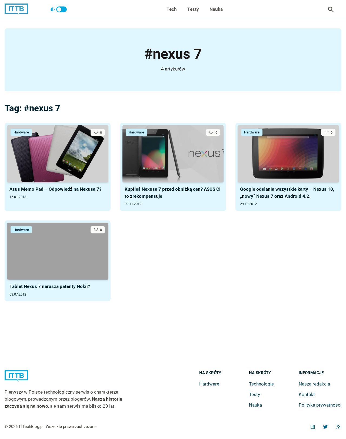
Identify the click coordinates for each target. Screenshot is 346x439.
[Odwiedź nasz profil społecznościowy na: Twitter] (325, 427)
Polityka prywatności (320, 405)
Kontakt (307, 394)
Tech (172, 9)
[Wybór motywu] (58, 9)
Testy (193, 9)
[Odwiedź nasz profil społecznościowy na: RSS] (338, 427)
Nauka (216, 9)
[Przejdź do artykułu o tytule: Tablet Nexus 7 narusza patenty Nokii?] (57, 251)
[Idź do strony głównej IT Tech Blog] (70, 379)
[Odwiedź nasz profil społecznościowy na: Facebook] (313, 427)
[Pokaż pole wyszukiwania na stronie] (331, 9)
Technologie (261, 384)
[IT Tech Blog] (16, 9)
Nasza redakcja (314, 384)
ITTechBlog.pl (31, 426)
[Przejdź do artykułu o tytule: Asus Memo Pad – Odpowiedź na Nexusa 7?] (57, 153)
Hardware (21, 132)
